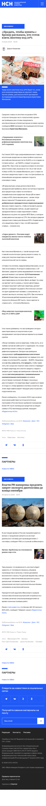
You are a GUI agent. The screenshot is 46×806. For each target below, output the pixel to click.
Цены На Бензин (27, 642)
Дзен (33, 421)
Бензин (25, 639)
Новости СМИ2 (8, 469)
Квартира (11, 437)
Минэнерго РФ (14, 639)
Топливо (39, 642)
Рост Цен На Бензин (10, 642)
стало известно (13, 607)
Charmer (14, 784)
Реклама (26, 732)
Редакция (6, 732)
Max (12, 424)
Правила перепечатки (11, 776)
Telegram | (6, 424)
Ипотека (20, 437)
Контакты (17, 732)
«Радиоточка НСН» (9, 411)
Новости (26, 421)
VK (38, 421)
